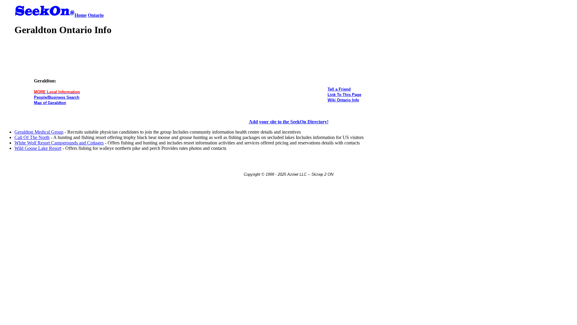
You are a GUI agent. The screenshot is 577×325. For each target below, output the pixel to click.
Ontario (96, 15)
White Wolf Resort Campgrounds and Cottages (59, 142)
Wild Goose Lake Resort (37, 148)
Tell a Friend (339, 89)
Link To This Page (344, 94)
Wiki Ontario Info (343, 100)
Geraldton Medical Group (38, 132)
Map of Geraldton (50, 103)
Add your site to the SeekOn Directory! (288, 121)
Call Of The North (32, 137)
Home (81, 15)
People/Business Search (56, 97)
